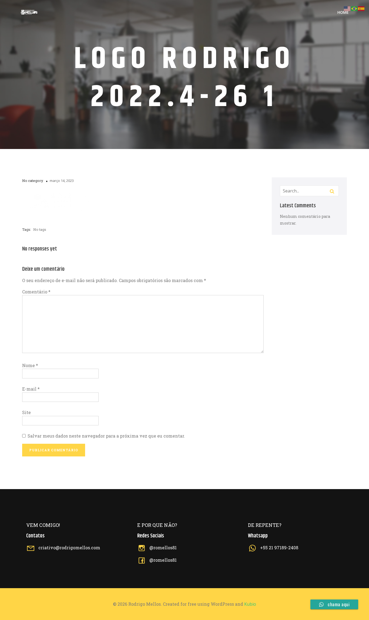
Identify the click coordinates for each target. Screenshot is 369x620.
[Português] (354, 8)
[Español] (361, 8)
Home (343, 12)
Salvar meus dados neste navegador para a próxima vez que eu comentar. (106, 436)
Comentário (36, 291)
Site (26, 412)
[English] (347, 8)
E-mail (31, 389)
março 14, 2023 (62, 180)
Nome (30, 365)
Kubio (250, 604)
